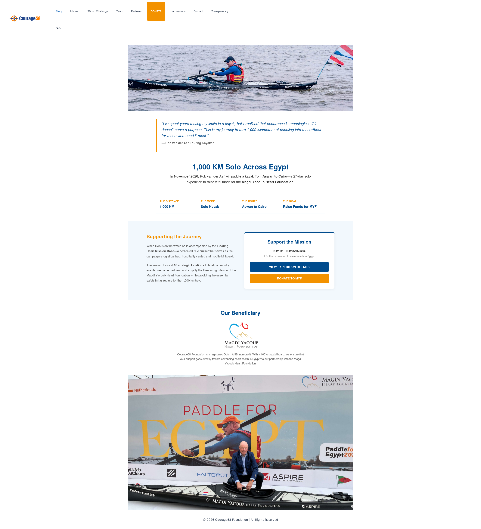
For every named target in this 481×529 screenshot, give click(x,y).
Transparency (219, 11)
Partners (136, 11)
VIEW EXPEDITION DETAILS (289, 267)
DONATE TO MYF (289, 278)
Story (59, 11)
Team (119, 11)
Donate (156, 11)
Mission (74, 11)
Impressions (178, 11)
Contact (198, 11)
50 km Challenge (97, 11)
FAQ (58, 28)
